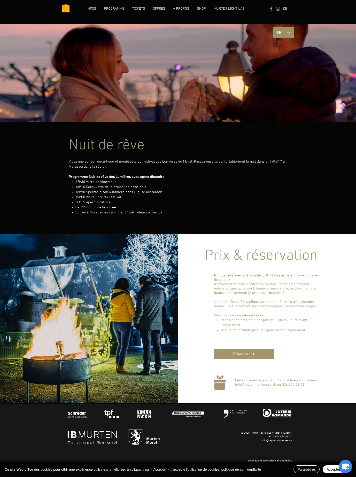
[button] (91, 9)
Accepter (333, 469)
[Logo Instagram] (278, 8)
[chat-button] (345, 466)
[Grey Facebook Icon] (271, 8)
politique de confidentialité (241, 469)
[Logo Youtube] (284, 8)
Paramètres (307, 469)
